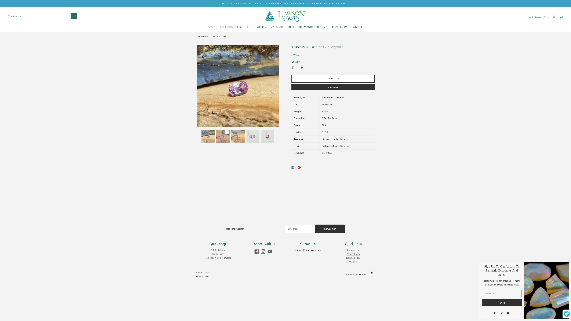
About (357, 27)
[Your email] (300, 229)
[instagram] (263, 251)
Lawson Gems (205, 273)
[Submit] (74, 16)
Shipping (353, 261)
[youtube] (269, 251)
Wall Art (277, 27)
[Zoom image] (238, 86)
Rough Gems (256, 27)
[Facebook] (293, 167)
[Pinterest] (299, 167)
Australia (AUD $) (537, 17)
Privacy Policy (353, 254)
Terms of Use (353, 250)
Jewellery (339, 27)
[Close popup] (565, 265)
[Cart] (561, 17)
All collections (202, 36)
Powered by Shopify (202, 276)
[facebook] (256, 251)
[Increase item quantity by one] (301, 67)
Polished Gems (230, 27)
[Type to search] (38, 16)
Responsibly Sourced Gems (307, 27)
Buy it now (333, 87)
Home (211, 27)
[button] (205, 86)
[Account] (554, 17)
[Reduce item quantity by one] (293, 67)
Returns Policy (353, 258)
